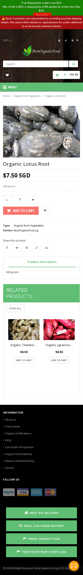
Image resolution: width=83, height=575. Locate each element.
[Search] (73, 64)
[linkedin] (47, 247)
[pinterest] (27, 247)
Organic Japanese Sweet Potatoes (60, 345)
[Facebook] (7, 247)
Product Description (42, 262)
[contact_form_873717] (74, 566)
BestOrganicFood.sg (26, 230)
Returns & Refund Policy (20, 461)
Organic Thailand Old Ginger (24, 345)
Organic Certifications (18, 433)
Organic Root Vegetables (27, 95)
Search (9, 468)
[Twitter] (17, 247)
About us (10, 419)
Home (6, 95)
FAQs (8, 440)
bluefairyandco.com (12, 573)
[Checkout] (66, 40)
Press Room (12, 426)
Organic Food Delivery (18, 454)
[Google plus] (37, 247)
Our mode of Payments (19, 447)
